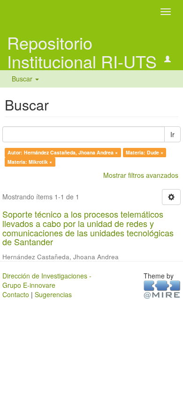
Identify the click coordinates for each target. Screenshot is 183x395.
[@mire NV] (162, 288)
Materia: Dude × (144, 152)
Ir (172, 134)
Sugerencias (53, 294)
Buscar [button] (23, 78)
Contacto (15, 294)
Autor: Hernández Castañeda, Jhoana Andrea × (63, 152)
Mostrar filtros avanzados (140, 175)
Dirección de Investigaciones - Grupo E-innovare (47, 280)
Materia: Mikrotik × (30, 161)
